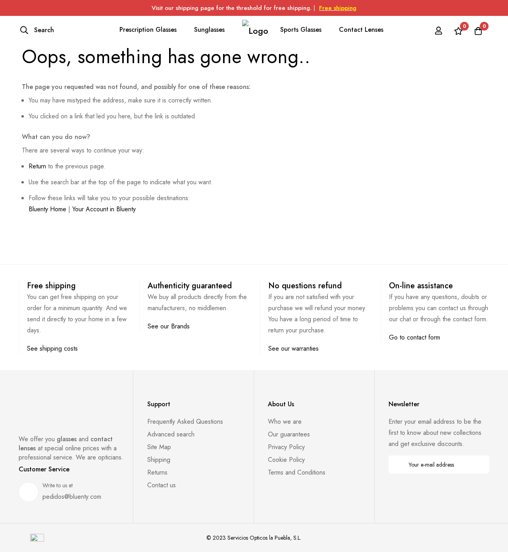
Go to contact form (414, 337)
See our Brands (169, 326)
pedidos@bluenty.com (71, 496)
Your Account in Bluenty (104, 209)
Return (37, 166)
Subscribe (478, 464)
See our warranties (293, 348)
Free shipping (337, 8)
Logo (255, 30)
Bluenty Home (47, 209)
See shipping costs (52, 348)
